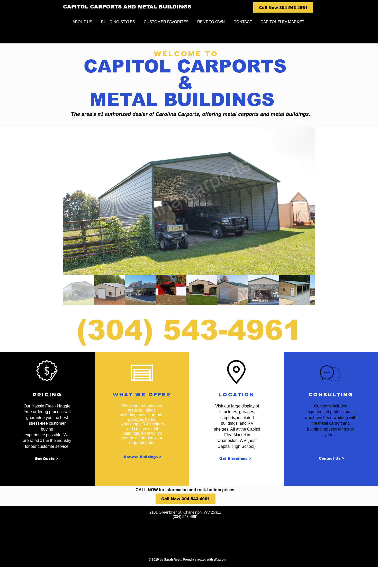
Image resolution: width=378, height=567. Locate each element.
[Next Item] (306, 201)
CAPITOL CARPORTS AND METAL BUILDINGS (127, 7)
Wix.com (220, 559)
